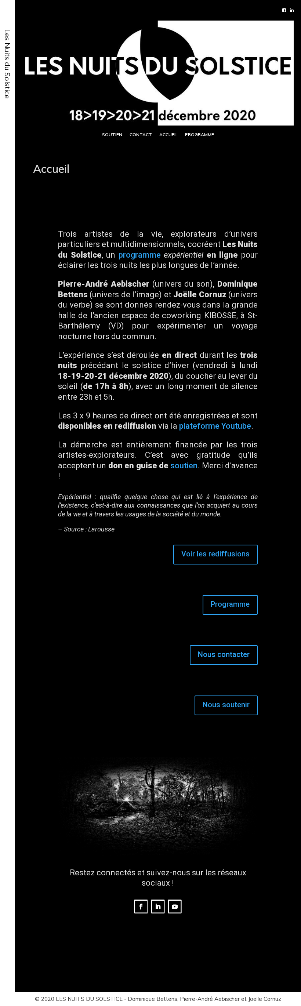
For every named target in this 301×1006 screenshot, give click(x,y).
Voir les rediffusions (215, 553)
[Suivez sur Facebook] (141, 907)
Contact (141, 134)
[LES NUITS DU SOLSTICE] (158, 72)
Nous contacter (224, 654)
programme (140, 254)
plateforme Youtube (215, 426)
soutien (183, 465)
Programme (199, 134)
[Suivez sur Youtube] (175, 907)
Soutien (112, 134)
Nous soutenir (226, 704)
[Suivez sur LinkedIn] (158, 907)
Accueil (168, 134)
